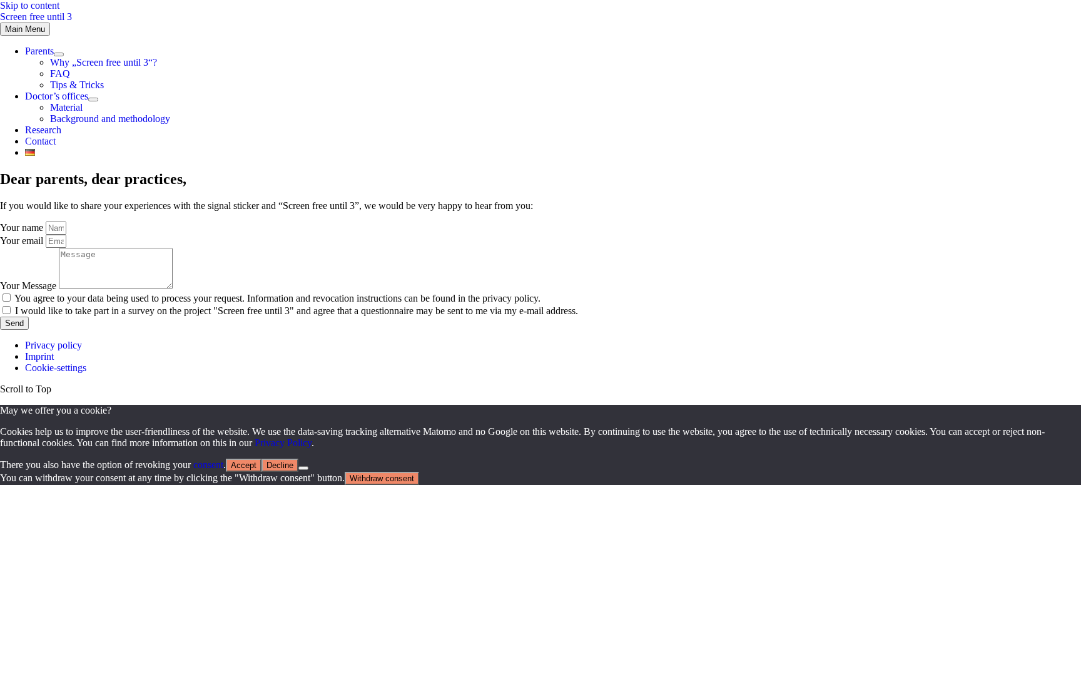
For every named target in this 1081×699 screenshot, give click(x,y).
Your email (23, 240)
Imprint (39, 356)
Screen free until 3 (36, 16)
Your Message (29, 285)
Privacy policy (53, 345)
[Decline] (303, 468)
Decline (279, 465)
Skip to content (29, 5)
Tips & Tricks (77, 84)
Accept (243, 465)
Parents (39, 51)
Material (66, 107)
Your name (23, 227)
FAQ (60, 73)
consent (208, 464)
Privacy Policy (283, 442)
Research (43, 130)
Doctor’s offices (56, 96)
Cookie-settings (55, 367)
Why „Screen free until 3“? (103, 62)
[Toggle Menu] (59, 54)
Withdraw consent (382, 478)
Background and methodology (110, 118)
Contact (40, 141)
